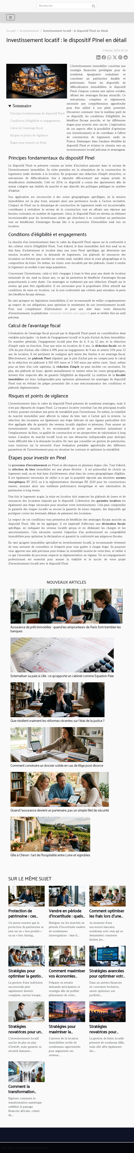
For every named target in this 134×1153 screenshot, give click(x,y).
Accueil (11, 31)
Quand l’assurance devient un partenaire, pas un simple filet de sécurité (59, 810)
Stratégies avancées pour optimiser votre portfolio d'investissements (107, 979)
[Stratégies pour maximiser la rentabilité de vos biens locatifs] (67, 1011)
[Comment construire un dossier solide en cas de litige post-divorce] (56, 744)
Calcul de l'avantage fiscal (26, 128)
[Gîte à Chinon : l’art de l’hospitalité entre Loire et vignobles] (50, 834)
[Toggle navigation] (10, 17)
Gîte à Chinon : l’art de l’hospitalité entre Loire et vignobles (50, 855)
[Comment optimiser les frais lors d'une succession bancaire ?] (107, 896)
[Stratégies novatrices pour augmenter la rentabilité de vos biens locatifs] (107, 1011)
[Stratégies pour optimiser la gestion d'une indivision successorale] (26, 956)
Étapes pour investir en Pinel (28, 143)
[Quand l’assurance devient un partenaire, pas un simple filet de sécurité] (59, 789)
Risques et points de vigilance (29, 135)
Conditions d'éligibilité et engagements (35, 121)
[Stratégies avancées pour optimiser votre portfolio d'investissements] (107, 956)
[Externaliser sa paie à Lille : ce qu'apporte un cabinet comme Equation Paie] (62, 655)
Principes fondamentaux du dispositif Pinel (37, 113)
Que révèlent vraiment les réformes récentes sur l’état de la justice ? (57, 721)
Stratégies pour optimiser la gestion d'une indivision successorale (25, 979)
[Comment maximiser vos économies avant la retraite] (67, 956)
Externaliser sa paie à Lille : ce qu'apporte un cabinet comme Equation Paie (62, 676)
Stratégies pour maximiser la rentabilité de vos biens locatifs (64, 1034)
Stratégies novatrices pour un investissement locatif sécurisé (24, 1034)
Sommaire (22, 106)
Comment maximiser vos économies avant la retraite (67, 976)
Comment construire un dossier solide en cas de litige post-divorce (56, 765)
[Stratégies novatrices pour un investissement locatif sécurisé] (26, 1011)
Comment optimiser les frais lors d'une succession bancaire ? (106, 919)
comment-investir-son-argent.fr (69, 313)
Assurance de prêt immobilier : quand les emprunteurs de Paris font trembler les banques (65, 629)
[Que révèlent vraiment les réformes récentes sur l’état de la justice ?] (57, 699)
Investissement (29, 31)
